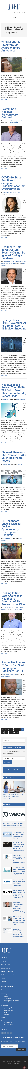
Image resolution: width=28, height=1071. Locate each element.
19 (23, 729)
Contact (3, 978)
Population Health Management (11, 1000)
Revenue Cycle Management (10, 1002)
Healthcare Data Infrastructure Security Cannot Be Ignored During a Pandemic (13, 252)
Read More (4, 99)
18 (19, 729)
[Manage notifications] (24, 1067)
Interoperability (7, 998)
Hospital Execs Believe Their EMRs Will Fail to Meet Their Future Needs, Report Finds (13, 390)
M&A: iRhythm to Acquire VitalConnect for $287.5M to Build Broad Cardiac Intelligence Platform (19, 858)
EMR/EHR (6, 996)
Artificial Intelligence (9, 1007)
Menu (15, 18)
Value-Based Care (5, 1020)
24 (11, 733)
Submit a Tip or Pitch (14, 770)
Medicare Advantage (9, 1024)
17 (16, 729)
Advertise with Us (5, 968)
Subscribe (3, 981)
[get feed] (13, 13)
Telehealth (6, 1012)
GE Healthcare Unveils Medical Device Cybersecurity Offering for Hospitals (11, 528)
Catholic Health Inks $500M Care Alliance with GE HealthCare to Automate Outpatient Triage (19, 920)
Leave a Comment (20, 54)
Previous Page (5, 729)
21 (7, 733)
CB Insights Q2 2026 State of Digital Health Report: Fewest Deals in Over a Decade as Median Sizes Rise (19, 871)
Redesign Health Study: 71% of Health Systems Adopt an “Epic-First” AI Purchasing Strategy (18, 846)
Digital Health (4, 1005)
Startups (3, 1017)
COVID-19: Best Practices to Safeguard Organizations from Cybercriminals (13, 183)
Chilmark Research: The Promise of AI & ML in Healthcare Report (13, 456)
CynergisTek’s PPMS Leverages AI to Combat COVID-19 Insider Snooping (13, 324)
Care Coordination (8, 994)
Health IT (3, 993)
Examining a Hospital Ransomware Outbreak (9, 113)
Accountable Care (8, 1022)
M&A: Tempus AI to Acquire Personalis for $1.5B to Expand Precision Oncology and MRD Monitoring (19, 894)
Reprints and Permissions (7, 971)
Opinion (3, 989)
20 (3, 733)
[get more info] (25, 13)
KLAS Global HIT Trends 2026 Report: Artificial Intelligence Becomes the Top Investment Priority (18, 932)
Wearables (6, 1014)
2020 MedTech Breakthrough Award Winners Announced (10, 46)
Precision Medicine (8, 1010)
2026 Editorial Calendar (6, 964)
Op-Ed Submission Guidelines (8, 974)
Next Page (15, 732)
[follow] (15, 13)
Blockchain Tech (8, 1009)
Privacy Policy (16, 1063)
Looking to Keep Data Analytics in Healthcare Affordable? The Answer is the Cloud (13, 598)
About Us (3, 961)
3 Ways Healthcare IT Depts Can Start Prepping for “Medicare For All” (13, 667)
